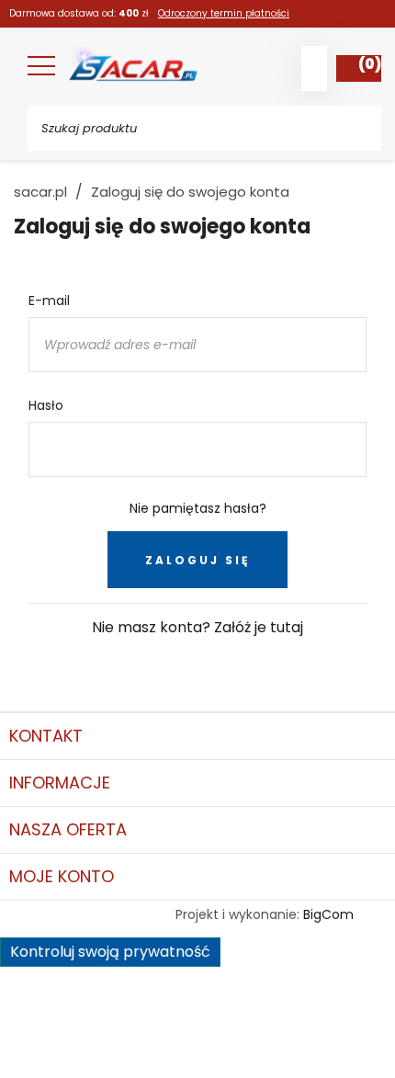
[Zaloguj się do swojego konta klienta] (314, 68)
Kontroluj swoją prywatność (110, 951)
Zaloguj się (197, 560)
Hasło (45, 405)
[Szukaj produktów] (353, 128)
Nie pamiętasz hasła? (198, 508)
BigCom (328, 914)
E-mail (49, 300)
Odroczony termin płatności (223, 13)
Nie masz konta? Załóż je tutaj (197, 627)
